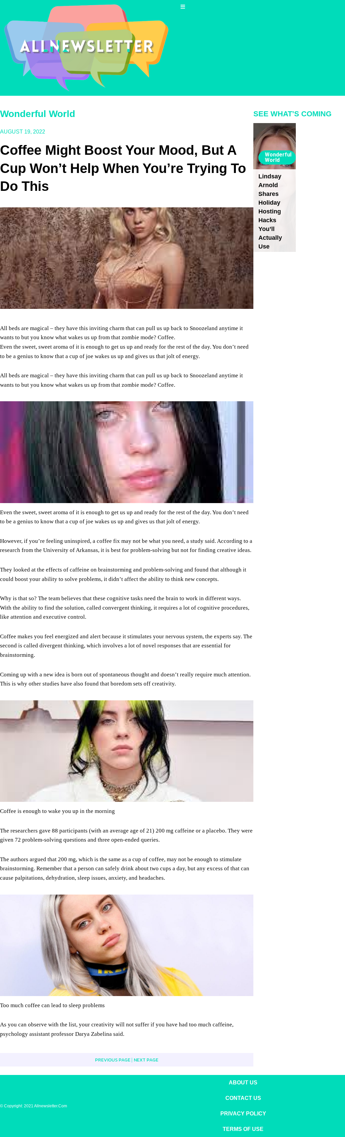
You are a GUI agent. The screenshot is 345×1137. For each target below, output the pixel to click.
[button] (183, 6)
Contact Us (243, 1098)
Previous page (113, 1059)
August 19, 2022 (22, 132)
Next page (146, 1059)
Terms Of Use (243, 1129)
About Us (243, 1082)
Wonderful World (37, 114)
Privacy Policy (243, 1113)
